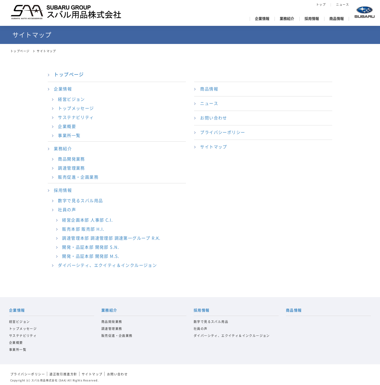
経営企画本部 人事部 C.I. (87, 220)
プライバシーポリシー (222, 132)
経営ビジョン (71, 99)
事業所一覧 (69, 135)
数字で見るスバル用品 (80, 201)
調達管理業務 (71, 168)
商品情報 (336, 18)
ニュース (342, 4)
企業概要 (67, 126)
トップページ (19, 51)
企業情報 (262, 18)
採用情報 (312, 18)
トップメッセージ (76, 108)
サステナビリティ (76, 117)
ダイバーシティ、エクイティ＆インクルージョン (107, 265)
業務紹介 (287, 18)
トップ (321, 4)
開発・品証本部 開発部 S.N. (90, 247)
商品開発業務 (71, 159)
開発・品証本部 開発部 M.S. (90, 256)
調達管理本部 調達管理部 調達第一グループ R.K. (111, 238)
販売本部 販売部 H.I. (83, 229)
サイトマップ (213, 147)
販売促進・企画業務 (78, 177)
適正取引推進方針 (63, 374)
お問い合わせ (213, 118)
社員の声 (67, 210)
